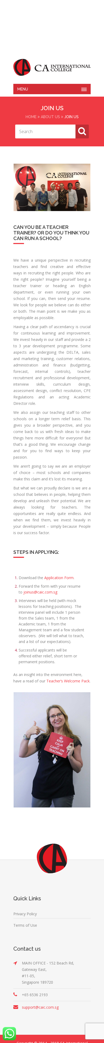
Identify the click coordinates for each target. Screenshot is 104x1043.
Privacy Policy (25, 913)
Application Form (59, 577)
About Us (50, 117)
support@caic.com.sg (40, 1007)
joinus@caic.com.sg (40, 592)
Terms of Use (25, 925)
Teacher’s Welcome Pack (68, 680)
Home (31, 117)
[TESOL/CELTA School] (52, 67)
